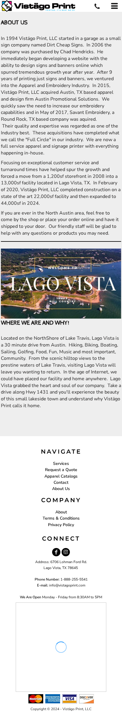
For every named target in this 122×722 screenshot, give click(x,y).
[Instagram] (66, 552)
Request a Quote (61, 470)
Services (61, 463)
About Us (61, 488)
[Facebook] (56, 552)
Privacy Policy (61, 525)
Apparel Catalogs (61, 476)
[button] (61, 284)
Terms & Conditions (61, 518)
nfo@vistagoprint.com (67, 585)
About (61, 512)
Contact (61, 482)
